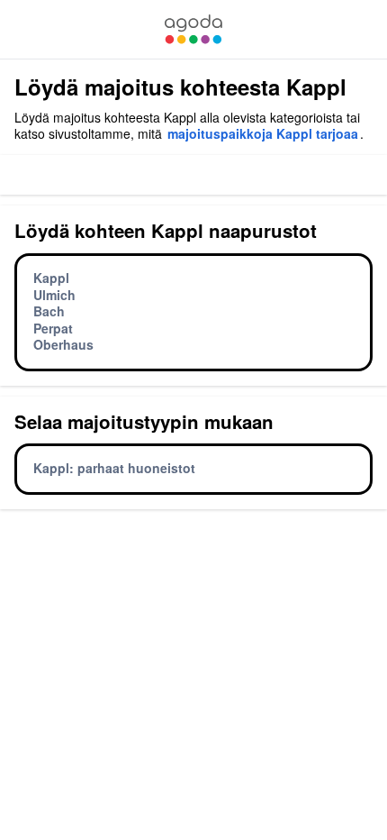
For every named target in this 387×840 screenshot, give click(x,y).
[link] (193, 29)
